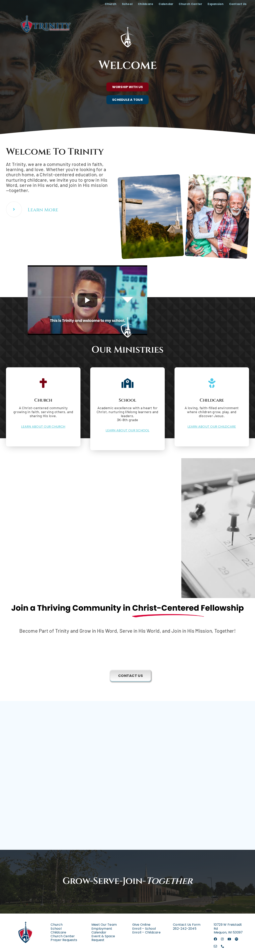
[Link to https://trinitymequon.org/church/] (14, 209)
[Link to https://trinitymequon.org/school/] (127, 383)
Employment (101, 928)
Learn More (43, 210)
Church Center (63, 936)
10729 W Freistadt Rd (228, 926)
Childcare (58, 932)
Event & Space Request (103, 938)
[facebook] (215, 939)
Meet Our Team (104, 924)
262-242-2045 (184, 928)
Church (56, 924)
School (56, 928)
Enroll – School (144, 928)
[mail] (215, 946)
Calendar (98, 932)
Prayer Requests (64, 940)
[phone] (222, 946)
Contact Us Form (187, 924)
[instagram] (222, 939)
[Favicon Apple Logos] (25, 918)
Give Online (141, 924)
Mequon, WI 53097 (228, 932)
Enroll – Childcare (146, 932)
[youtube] (229, 939)
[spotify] (236, 939)
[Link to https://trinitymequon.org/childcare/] (211, 383)
